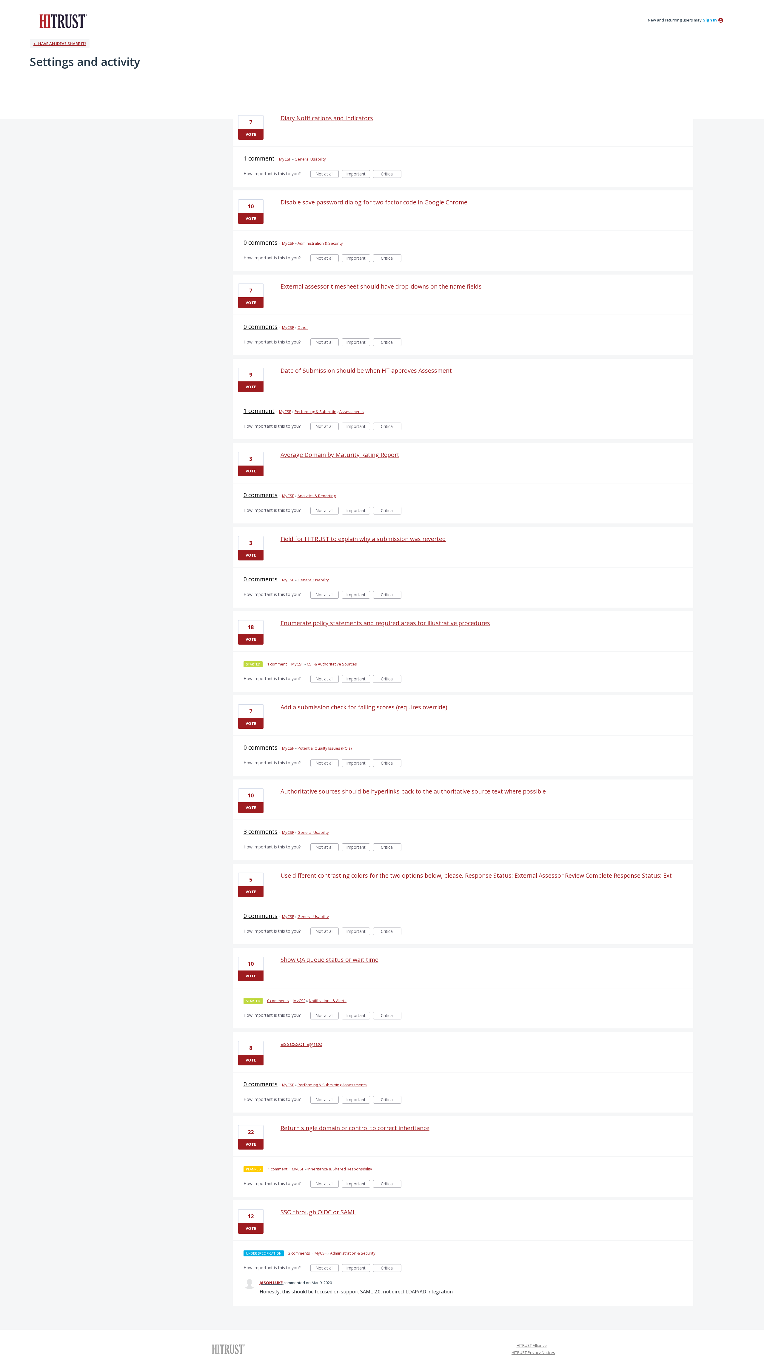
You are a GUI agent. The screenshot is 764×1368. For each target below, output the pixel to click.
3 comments (261, 832)
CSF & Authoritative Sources (332, 664)
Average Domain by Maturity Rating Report (340, 455)
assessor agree (301, 1044)
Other (303, 327)
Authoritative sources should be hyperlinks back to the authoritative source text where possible (413, 791)
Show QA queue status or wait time (329, 960)
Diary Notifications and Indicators (327, 118)
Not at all (327, 174)
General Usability (310, 159)
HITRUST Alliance (532, 1345)
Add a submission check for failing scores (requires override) (364, 707)
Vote (251, 134)
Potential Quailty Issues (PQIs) (325, 748)
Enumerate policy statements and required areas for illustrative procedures (385, 623)
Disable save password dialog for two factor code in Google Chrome (374, 202)
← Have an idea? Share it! (59, 43)
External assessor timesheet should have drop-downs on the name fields (381, 286)
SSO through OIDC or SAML (318, 1212)
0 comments (261, 242)
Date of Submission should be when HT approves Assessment (366, 370)
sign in (710, 20)
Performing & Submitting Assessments (329, 411)
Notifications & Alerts (327, 1000)
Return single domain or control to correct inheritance (355, 1128)
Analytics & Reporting (317, 495)
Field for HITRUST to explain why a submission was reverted (363, 539)
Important (358, 174)
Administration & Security (320, 243)
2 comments (299, 1253)
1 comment (259, 158)
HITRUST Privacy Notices (533, 1352)
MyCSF (285, 159)
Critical (391, 174)
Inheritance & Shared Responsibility (339, 1169)
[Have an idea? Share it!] (62, 21)
